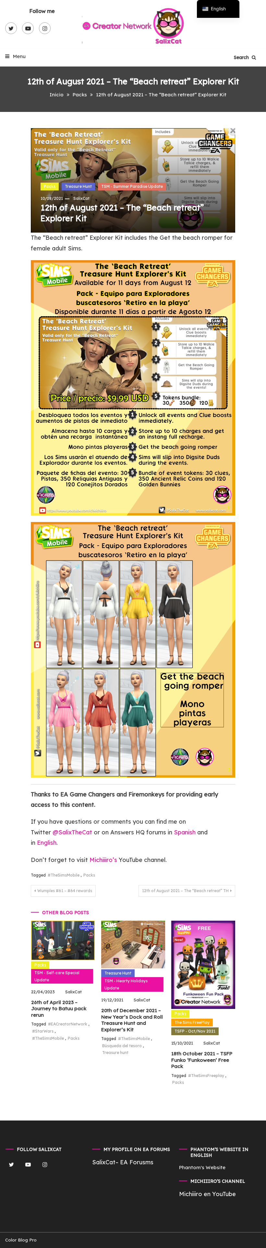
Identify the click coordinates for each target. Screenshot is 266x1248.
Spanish (185, 832)
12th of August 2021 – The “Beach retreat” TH (185, 890)
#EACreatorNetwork (67, 1024)
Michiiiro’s (103, 860)
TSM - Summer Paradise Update (132, 186)
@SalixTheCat (73, 832)
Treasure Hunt (78, 186)
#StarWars (43, 1031)
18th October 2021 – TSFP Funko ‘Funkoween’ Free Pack (201, 1059)
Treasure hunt (115, 1052)
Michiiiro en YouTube (207, 1194)
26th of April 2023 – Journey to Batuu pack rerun (58, 1008)
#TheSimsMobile (63, 875)
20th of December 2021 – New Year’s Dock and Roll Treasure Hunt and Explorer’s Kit (132, 1020)
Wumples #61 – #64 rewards (64, 890)
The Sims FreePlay (192, 1022)
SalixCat (81, 198)
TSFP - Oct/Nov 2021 (195, 1031)
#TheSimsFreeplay (206, 1075)
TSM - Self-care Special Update (56, 976)
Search (242, 57)
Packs (49, 186)
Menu (19, 56)
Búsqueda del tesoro (122, 1045)
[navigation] (218, 9)
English (46, 842)
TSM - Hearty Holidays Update (126, 984)
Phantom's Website (202, 1167)
